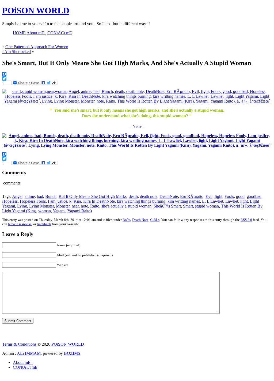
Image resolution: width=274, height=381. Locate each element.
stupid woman (207, 206)
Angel (17, 196)
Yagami (59, 211)
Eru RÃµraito (191, 196)
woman (44, 211)
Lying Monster (41, 206)
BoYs (127, 220)
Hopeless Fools (33, 201)
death (133, 196)
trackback (44, 224)
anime (30, 196)
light (244, 201)
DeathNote (168, 196)
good (240, 196)
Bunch (50, 196)
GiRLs (154, 220)
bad (40, 196)
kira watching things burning (141, 201)
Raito (94, 206)
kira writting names (184, 201)
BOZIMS (72, 353)
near (75, 206)
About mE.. (23, 362)
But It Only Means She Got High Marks (93, 196)
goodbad (254, 196)
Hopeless (10, 201)
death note (148, 196)
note (84, 206)
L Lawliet (215, 201)
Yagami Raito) (79, 211)
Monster (63, 206)
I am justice (57, 201)
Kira (77, 201)
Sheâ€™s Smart (167, 206)
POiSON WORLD (35, 10)
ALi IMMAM (29, 353)
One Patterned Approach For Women (36, 46)
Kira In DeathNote (99, 201)
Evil (209, 196)
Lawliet (231, 201)
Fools (229, 196)
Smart (188, 206)
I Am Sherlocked (16, 51)
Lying (22, 206)
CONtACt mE (25, 367)
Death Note (140, 220)
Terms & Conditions (19, 344)
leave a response (20, 224)
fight (218, 196)
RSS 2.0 (246, 220)
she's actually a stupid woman (126, 206)
